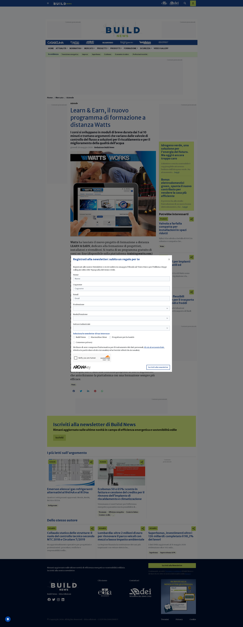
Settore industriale (81, 324)
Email (75, 294)
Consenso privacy (84, 342)
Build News (81, 337)
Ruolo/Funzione (80, 314)
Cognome (77, 284)
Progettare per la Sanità (123, 337)
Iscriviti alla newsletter (158, 367)
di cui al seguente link (154, 347)
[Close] (169, 259)
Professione (78, 304)
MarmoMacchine (99, 337)
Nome (75, 275)
